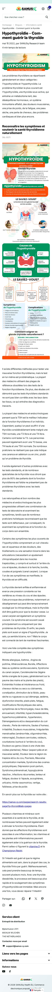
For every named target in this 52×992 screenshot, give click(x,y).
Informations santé (34, 25)
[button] (37, 990)
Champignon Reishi (12, 850)
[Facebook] (10, 971)
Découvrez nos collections (3, 8)
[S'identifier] (43, 8)
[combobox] (26, 17)
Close (26, 953)
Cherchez (47, 17)
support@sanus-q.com (17, 946)
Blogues (18, 25)
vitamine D (34, 846)
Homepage (7, 25)
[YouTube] (3, 971)
